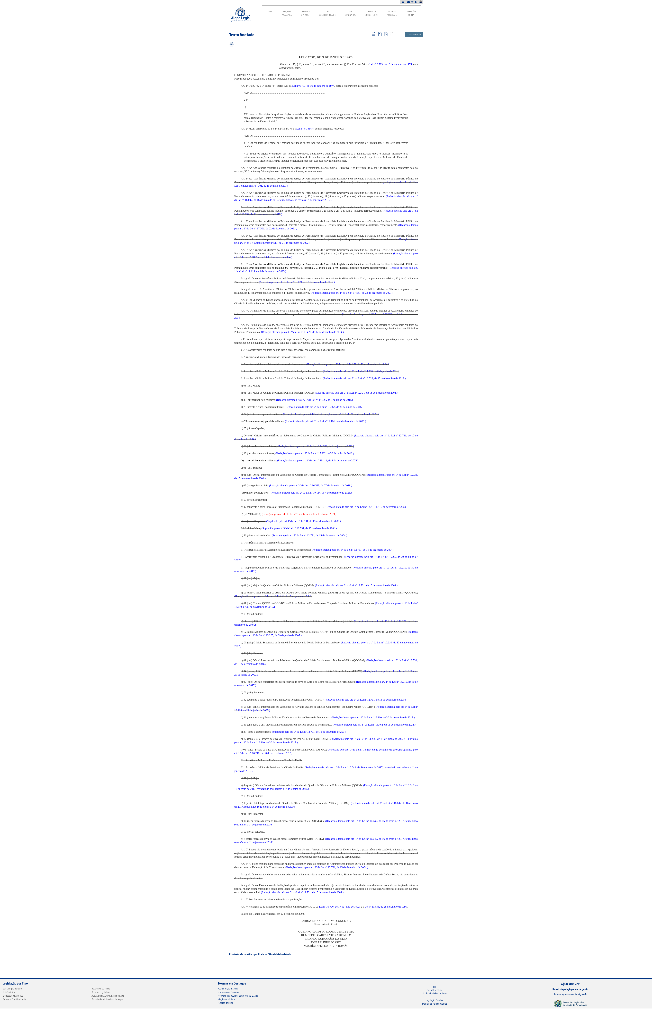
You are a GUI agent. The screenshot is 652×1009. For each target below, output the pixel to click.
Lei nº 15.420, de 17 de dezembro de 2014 (319, 332)
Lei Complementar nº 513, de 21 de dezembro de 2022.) (280, 242)
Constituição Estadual (228, 988)
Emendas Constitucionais (14, 999)
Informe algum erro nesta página (569, 994)
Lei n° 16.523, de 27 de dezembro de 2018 (381, 378)
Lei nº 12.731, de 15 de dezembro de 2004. (373, 392)
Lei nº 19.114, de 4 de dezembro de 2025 (262, 271)
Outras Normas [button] (391, 13)
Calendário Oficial (411, 13)
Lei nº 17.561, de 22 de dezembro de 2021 (272, 228)
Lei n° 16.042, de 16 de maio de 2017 (258, 200)
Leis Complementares (327, 13)
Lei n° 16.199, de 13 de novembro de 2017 (257, 214)
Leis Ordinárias (350, 13)
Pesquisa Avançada (287, 13)
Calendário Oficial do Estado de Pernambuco (435, 992)
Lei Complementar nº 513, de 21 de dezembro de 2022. (348, 414)
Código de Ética (226, 1002)
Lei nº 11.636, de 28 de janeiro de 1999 (386, 906)
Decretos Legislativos (101, 992)
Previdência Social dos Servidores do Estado (238, 995)
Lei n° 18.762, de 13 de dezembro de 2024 (268, 257)
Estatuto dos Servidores (229, 992)
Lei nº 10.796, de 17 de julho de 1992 (339, 906)
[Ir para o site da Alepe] (570, 1003)
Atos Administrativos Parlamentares (108, 995)
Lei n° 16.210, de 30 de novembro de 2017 (390, 717)
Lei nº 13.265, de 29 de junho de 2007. (291, 596)
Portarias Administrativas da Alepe (107, 999)
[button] (404, 1)
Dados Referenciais (414, 34)
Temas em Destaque (305, 13)
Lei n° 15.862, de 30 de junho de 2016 (341, 407)
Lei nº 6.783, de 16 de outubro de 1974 (390, 64)
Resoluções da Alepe (101, 988)
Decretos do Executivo (371, 13)
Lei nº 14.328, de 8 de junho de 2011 (378, 371)
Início (270, 11)
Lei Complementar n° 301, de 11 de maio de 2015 (261, 185)
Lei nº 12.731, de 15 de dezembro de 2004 (364, 364)
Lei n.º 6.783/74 (305, 128)
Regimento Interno (227, 999)
